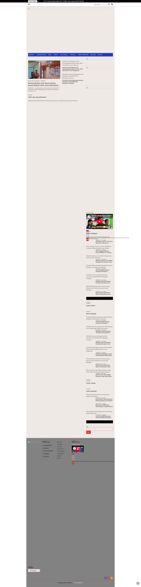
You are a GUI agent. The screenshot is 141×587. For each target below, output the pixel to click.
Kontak (59, 458)
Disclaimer (60, 444)
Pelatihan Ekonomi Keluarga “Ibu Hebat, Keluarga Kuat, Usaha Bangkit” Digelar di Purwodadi (103, 332)
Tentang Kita (60, 453)
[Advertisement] (70, 40)
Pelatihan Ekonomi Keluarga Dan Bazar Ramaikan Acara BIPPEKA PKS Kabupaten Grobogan (72, 82)
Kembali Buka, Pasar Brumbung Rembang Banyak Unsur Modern (104, 399)
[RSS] (111, 578)
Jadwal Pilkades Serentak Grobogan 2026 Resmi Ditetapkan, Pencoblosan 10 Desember (103, 270)
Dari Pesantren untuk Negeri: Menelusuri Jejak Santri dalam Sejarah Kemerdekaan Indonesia (104, 375)
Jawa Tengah (63, 54)
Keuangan (46, 454)
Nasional (72, 54)
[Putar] (87, 230)
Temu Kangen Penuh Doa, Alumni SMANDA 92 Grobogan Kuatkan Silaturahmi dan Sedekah (103, 251)
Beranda (31, 54)
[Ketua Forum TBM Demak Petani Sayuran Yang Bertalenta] (90, 406)
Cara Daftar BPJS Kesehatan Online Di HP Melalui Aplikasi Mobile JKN (103, 417)
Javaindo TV (60, 449)
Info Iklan (59, 446)
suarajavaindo (47, 445)
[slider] (94, 461)
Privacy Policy (60, 451)
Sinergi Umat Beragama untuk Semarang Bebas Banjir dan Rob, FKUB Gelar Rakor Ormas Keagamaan (72, 69)
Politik (50, 54)
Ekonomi (100, 54)
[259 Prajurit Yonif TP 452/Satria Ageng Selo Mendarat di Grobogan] (99, 238)
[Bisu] (73, 461)
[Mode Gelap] (112, 4)
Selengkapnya (99, 298)
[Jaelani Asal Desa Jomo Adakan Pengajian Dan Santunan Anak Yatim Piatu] (99, 257)
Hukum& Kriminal (41, 54)
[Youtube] (108, 578)
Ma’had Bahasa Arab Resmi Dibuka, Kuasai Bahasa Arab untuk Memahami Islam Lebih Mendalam (43, 85)
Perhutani (93, 54)
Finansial (46, 456)
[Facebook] (105, 578)
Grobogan (37, 81)
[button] (108, 4)
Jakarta (56, 54)
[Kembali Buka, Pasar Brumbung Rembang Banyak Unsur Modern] (99, 395)
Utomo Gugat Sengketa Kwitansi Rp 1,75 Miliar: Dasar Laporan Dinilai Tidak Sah (47, 1)
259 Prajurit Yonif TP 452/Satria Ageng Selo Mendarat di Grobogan (104, 242)
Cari (87, 426)
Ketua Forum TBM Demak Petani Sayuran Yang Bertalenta (104, 405)
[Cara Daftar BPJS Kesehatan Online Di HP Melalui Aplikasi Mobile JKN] (99, 412)
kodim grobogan (48, 451)
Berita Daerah (31, 81)
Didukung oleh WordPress (65, 582)
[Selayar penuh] (73, 463)
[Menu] (29, 4)
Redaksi (59, 456)
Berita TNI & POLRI (83, 54)
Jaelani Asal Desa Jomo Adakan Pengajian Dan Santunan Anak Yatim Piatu (104, 261)
